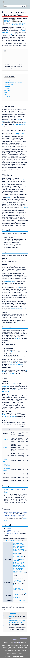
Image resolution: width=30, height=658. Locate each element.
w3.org (8, 528)
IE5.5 (18, 270)
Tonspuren (25, 207)
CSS (14, 546)
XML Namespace (20, 568)
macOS (11, 390)
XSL (14, 574)
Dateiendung (7, 20)
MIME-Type (6, 21)
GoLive (9, 347)
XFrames (16, 581)
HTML (17, 547)
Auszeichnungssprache (17, 24)
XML (7, 30)
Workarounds (23, 186)
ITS (18, 549)
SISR (14, 555)
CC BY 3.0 (15, 626)
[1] (15, 315)
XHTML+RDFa (16, 562)
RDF (18, 552)
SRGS (18, 556)
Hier (20, 642)
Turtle (17, 559)
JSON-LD (22, 549)
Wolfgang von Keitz (9, 489)
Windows (6, 390)
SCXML (23, 553)
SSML (22, 556)
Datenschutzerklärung (19, 656)
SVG (19, 119)
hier (14, 642)
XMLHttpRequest (17, 584)
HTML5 (21, 547)
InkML (14, 549)
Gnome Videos (5, 460)
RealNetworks (5, 415)
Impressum (8, 656)
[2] (17, 321)
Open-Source (14, 383)
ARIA (21, 543)
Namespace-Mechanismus (9, 281)
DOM (17, 546)
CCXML (15, 579)
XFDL (19, 588)
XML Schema (16, 569)
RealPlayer (7, 396)
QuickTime (6, 439)
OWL (19, 550)
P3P (23, 550)
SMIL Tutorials (10, 532)
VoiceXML (22, 559)
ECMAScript (5, 121)
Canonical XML (17, 544)
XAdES (15, 588)
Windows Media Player (6, 464)
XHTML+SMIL (16, 589)
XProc (19, 572)
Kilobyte (8, 197)
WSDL (14, 561)
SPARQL (18, 558)
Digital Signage (11, 373)
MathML (15, 550)
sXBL (21, 580)
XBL (20, 581)
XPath (20, 571)
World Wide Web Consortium (19, 23)
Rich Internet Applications (18, 124)
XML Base (22, 564)
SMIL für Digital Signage (13, 533)
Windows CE (5, 391)
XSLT (22, 574)
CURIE (19, 579)
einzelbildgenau (6, 183)
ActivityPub (16, 543)
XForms (19, 561)
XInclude (23, 562)
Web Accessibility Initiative (19, 600)
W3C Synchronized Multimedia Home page (15, 512)
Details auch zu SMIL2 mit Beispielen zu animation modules (14, 516)
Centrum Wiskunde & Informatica (10, 385)
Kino (5, 356)
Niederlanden (5, 386)
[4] (22, 373)
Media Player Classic (6, 469)
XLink (14, 564)
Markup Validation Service (20, 596)
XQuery (24, 572)
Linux (15, 390)
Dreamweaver (14, 352)
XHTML (11, 362)
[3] (21, 373)
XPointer (15, 572)
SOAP (14, 556)
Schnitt (22, 180)
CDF (23, 544)
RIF (19, 553)
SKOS (18, 555)
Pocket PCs (22, 390)
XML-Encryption (17, 565)
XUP (22, 589)
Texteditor (17, 338)
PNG (15, 552)
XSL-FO (18, 574)
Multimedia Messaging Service (18, 308)
